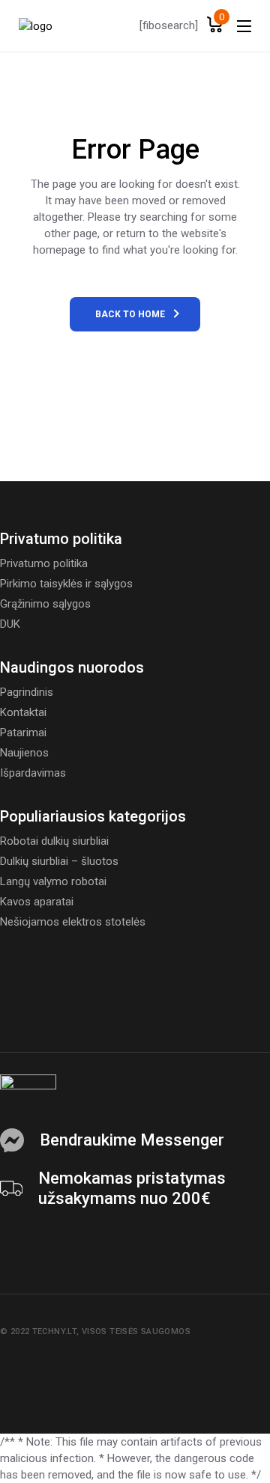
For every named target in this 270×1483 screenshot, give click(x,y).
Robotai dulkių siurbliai (54, 841)
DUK (10, 624)
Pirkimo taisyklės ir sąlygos (66, 583)
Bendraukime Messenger (132, 1140)
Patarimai (23, 732)
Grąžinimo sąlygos (45, 604)
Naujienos (24, 752)
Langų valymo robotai (53, 881)
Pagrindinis (26, 692)
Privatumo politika (44, 563)
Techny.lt (54, 1331)
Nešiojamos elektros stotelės (73, 922)
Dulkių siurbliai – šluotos (59, 861)
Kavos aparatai (37, 901)
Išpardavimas (33, 773)
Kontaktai (23, 712)
